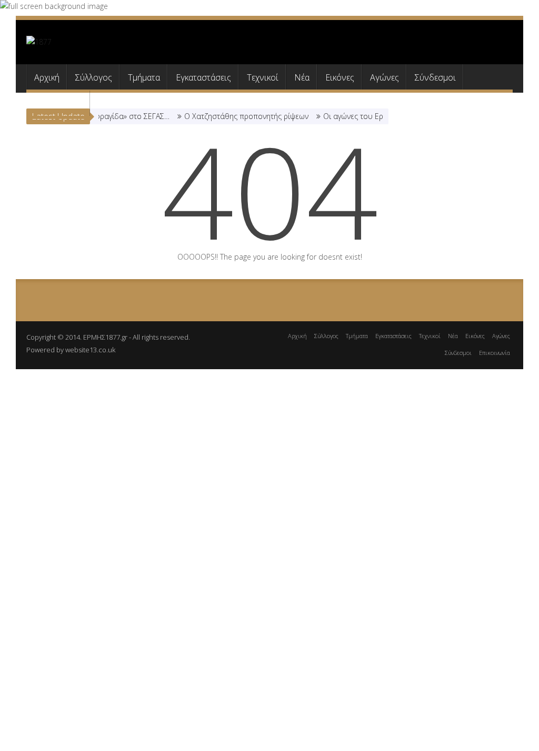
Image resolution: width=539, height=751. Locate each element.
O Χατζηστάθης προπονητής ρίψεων (240, 116)
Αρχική (46, 77)
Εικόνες (339, 77)
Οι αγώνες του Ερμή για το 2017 (371, 116)
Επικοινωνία (58, 104)
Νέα (302, 77)
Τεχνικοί (262, 77)
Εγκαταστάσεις (203, 77)
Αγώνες (384, 77)
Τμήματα (144, 77)
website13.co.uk (90, 349)
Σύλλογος (93, 77)
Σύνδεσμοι (435, 77)
